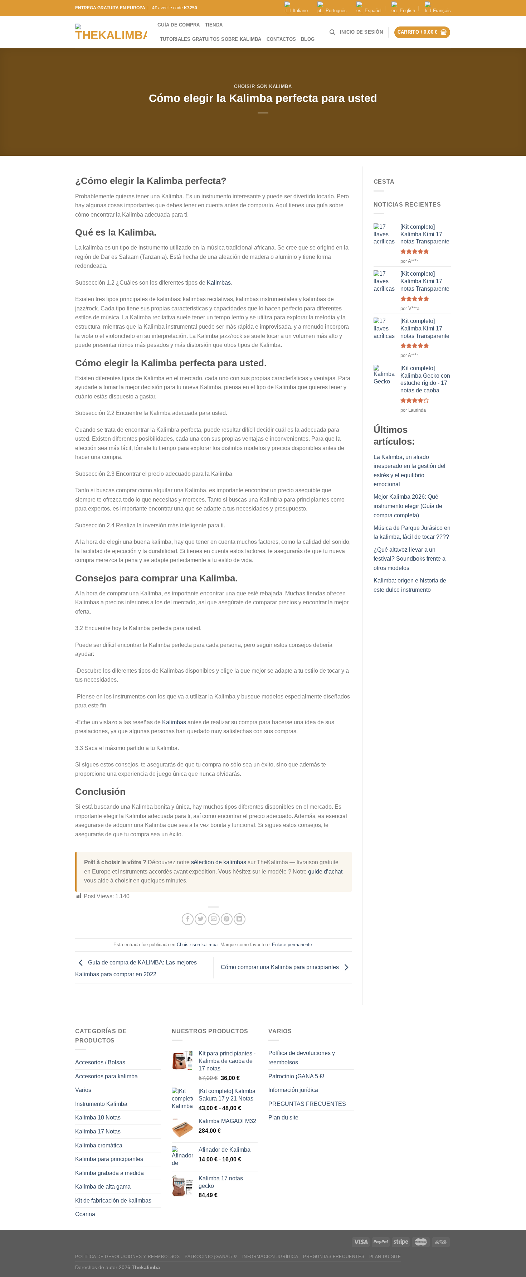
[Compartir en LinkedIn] (239, 919)
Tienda (214, 25)
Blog (308, 39)
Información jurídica (293, 1090)
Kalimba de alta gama (103, 1187)
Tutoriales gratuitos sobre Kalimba (211, 39)
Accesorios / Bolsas (100, 1062)
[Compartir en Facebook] (188, 919)
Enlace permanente (292, 944)
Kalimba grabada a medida (109, 1173)
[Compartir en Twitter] (200, 919)
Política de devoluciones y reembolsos (301, 1057)
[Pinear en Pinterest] (227, 919)
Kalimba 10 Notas (98, 1117)
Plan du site (283, 1117)
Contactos (281, 39)
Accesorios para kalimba (106, 1076)
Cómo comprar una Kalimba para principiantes (280, 967)
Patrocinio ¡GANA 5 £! (296, 1076)
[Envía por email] (214, 919)
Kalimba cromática (98, 1145)
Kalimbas (219, 283)
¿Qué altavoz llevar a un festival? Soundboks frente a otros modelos (409, 559)
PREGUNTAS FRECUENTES (307, 1104)
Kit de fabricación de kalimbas (113, 1201)
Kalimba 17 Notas (98, 1131)
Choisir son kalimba (263, 86)
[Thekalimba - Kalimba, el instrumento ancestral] (111, 32)
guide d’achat (325, 872)
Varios (83, 1090)
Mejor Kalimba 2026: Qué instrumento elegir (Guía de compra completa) (408, 506)
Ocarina (85, 1214)
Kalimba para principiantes (109, 1159)
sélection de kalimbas (218, 862)
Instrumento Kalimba (101, 1104)
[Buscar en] (332, 32)
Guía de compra (178, 25)
